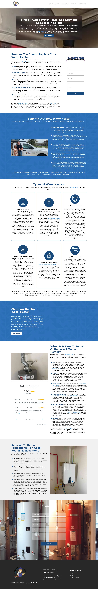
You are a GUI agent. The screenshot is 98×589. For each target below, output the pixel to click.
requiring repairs (73, 395)
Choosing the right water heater (20, 315)
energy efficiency (23, 103)
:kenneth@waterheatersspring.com (52, 575)
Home (51, 4)
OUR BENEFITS (74, 577)
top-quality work (42, 31)
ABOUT (72, 575)
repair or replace (69, 354)
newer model (52, 103)
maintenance (67, 154)
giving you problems (25, 61)
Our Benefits (65, 4)
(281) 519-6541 (82, 4)
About (57, 4)
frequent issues (56, 368)
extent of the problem (74, 412)
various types (74, 187)
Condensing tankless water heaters (48, 264)
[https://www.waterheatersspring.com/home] (15, 4)
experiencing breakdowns (59, 395)
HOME (72, 573)
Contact (74, 4)
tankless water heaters (54, 218)
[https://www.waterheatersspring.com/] (25, 572)
